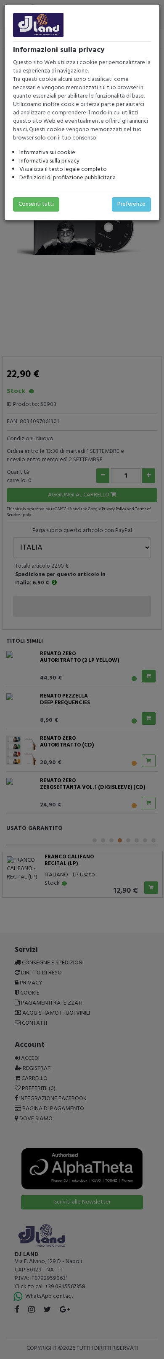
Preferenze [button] (131, 204)
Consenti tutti (36, 204)
